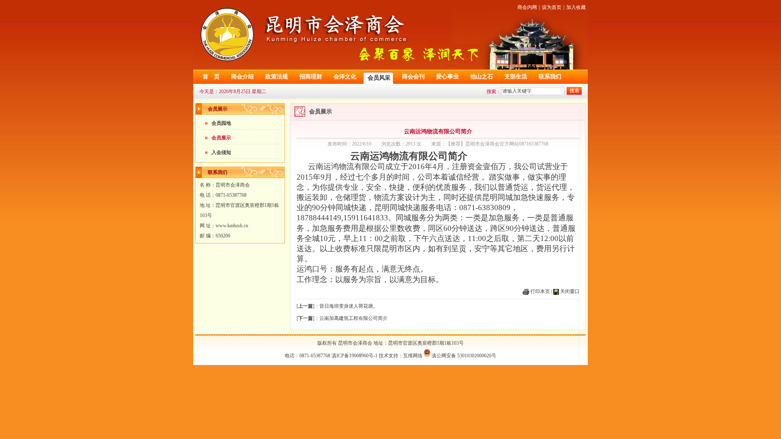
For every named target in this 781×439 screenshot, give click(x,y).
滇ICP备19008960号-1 (354, 356)
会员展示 (221, 138)
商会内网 (527, 7)
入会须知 (221, 152)
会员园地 (221, 123)
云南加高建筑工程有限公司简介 (353, 318)
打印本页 (540, 291)
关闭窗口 (570, 291)
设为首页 (551, 7)
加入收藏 (576, 7)
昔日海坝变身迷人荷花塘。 (348, 306)
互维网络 (413, 356)
